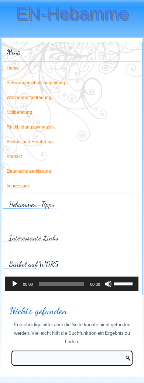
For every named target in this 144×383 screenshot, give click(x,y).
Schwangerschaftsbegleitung (36, 83)
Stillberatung (19, 112)
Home (13, 68)
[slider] (124, 283)
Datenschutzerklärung (29, 171)
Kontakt (14, 157)
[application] (71, 284)
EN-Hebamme (72, 13)
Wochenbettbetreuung (29, 98)
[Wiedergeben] (14, 284)
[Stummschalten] (108, 284)
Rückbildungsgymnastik (31, 127)
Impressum (18, 186)
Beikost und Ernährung (30, 142)
